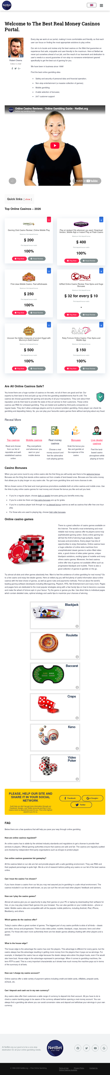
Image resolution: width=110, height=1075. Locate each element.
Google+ (94, 798)
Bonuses (76, 440)
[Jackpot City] (81, 227)
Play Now (20, 258)
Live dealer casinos (97, 441)
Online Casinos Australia (68, 1070)
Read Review (38, 258)
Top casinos (13, 440)
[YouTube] (95, 1048)
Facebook (71, 798)
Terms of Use (64, 1068)
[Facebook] (77, 1048)
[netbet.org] (6, 5)
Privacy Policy (79, 1068)
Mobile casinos (34, 440)
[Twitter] (15, 69)
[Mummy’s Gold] (28, 334)
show (27, 199)
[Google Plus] (104, 1048)
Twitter (82, 805)
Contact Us (93, 1068)
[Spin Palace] (28, 280)
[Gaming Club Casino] (29, 227)
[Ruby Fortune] (81, 334)
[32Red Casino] (81, 280)
